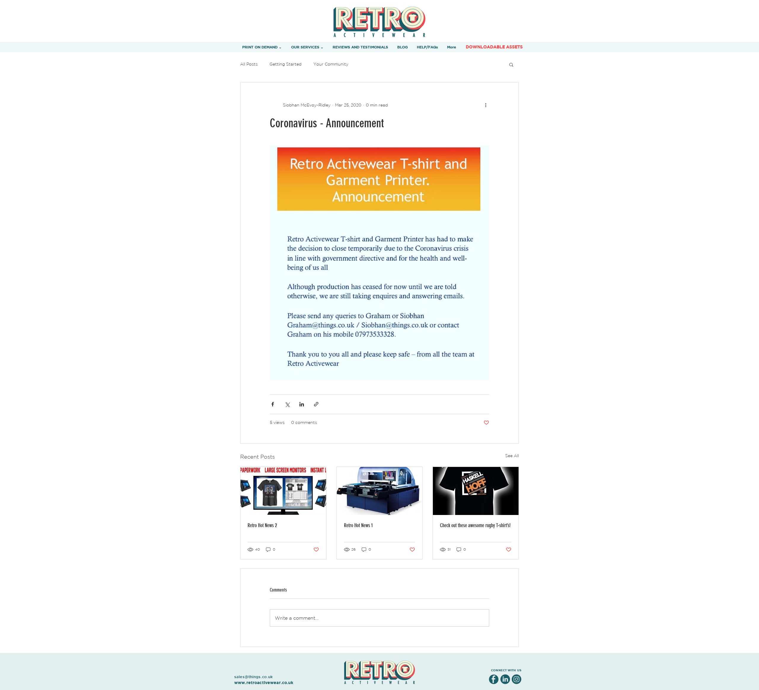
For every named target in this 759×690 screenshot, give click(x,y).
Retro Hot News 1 (358, 525)
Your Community (330, 64)
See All (512, 455)
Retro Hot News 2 (262, 525)
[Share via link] (316, 404)
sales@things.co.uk (253, 677)
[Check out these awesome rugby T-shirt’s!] (476, 491)
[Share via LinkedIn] (301, 404)
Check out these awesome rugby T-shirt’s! (475, 525)
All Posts (249, 64)
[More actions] (485, 105)
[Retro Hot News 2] (283, 491)
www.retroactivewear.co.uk (264, 682)
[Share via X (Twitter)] (287, 404)
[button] (261, 47)
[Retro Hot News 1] (379, 491)
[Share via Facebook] (272, 404)
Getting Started (286, 64)
